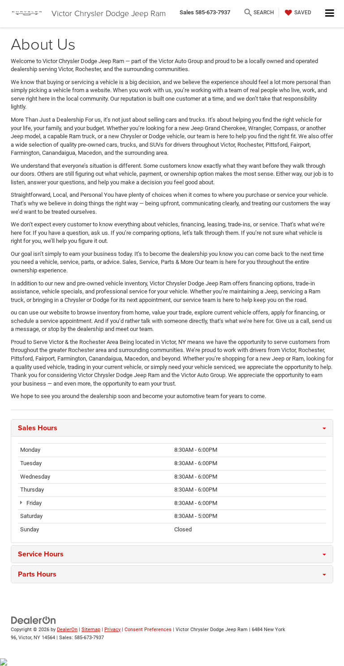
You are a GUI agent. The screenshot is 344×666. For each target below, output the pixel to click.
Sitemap (91, 629)
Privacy (112, 629)
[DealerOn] (33, 619)
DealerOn (67, 629)
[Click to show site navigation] (330, 13)
